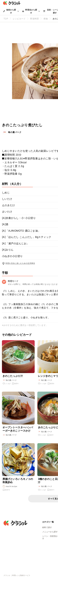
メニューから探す (50, 532)
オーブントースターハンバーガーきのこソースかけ (18, 429)
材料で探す (47, 527)
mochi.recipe (11, 486)
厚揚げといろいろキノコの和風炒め (18, 480)
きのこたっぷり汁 (13, 375)
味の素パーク (15, 132)
